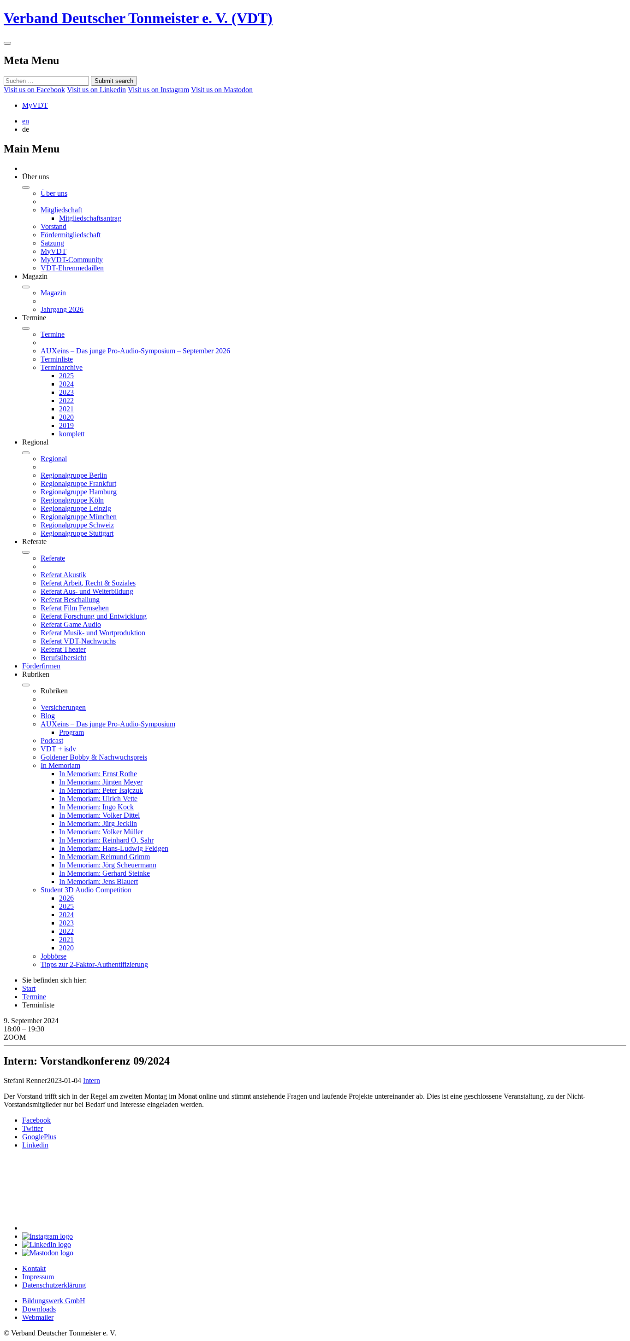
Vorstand (53, 226)
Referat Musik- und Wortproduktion (93, 633)
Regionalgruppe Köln (72, 500)
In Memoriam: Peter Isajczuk (101, 790)
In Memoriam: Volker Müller (101, 832)
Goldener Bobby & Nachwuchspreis (94, 757)
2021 (66, 409)
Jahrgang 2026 (62, 309)
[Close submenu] (26, 187)
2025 (66, 376)
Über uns (54, 193)
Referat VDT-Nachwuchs (78, 641)
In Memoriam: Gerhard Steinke (104, 873)
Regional (54, 459)
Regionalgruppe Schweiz (77, 525)
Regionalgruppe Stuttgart (77, 533)
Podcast (52, 740)
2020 (66, 417)
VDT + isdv (58, 749)
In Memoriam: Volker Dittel (99, 815)
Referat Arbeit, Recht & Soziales (88, 583)
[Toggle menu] (7, 43)
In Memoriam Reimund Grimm (104, 857)
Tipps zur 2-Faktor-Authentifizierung (94, 964)
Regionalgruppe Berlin (74, 475)
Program (71, 732)
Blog (48, 716)
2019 (66, 425)
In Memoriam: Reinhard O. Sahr (106, 840)
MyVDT (35, 105)
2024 (66, 384)
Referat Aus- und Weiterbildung (87, 591)
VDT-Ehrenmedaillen (72, 268)
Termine (53, 334)
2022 (66, 400)
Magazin (53, 293)
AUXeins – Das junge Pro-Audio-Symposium (108, 724)
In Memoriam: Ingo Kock (96, 807)
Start (29, 988)
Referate (53, 558)
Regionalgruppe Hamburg (79, 492)
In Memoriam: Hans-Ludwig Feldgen (113, 848)
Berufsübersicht (63, 658)
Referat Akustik (63, 575)
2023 (66, 392)
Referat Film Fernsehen (75, 608)
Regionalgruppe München (79, 517)
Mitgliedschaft (61, 210)
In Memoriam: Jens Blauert (98, 881)
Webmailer (37, 1317)
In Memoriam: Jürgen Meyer (101, 782)
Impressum (38, 1277)
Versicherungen (63, 707)
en (25, 121)
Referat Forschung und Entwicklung (94, 616)
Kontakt (34, 1268)
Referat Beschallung (70, 599)
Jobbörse (53, 956)
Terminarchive (62, 367)
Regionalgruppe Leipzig (76, 508)
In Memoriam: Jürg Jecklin (98, 823)
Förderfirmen (41, 666)
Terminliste (57, 359)
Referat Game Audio (71, 624)
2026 (66, 898)
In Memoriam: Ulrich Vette (98, 798)
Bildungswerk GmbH (53, 1301)
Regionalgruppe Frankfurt (78, 483)
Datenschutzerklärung (54, 1285)
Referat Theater (63, 649)
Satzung (52, 243)
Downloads (39, 1309)
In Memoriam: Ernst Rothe (98, 774)
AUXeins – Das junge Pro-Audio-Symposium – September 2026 (135, 351)
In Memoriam (60, 765)
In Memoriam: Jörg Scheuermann (107, 865)
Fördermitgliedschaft (71, 235)
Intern (91, 1080)
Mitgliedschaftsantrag (90, 218)
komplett (71, 434)
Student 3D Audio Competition (86, 890)
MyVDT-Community (72, 260)
